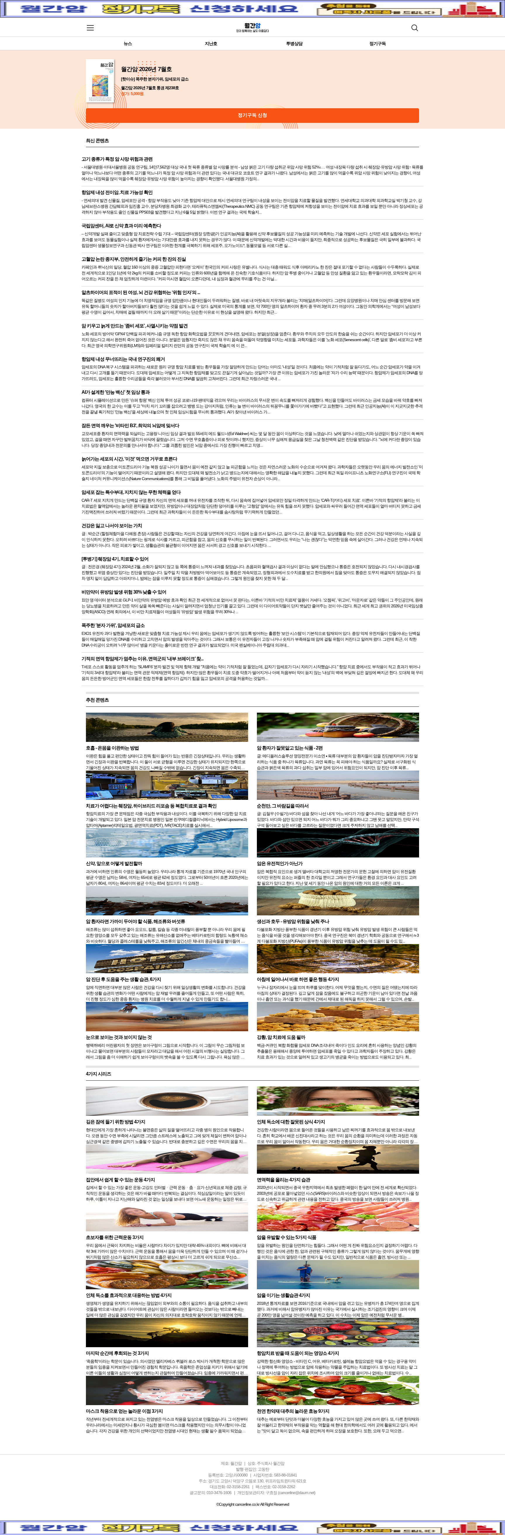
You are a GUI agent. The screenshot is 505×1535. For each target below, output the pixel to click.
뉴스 (128, 43)
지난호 (211, 43)
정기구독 (377, 43)
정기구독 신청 (252, 115)
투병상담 (294, 43)
